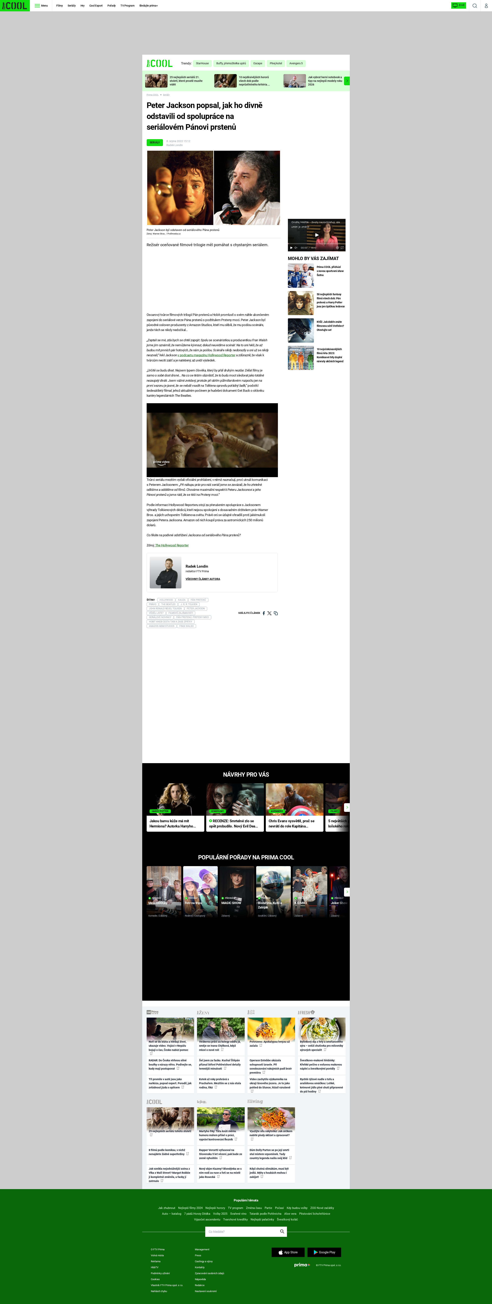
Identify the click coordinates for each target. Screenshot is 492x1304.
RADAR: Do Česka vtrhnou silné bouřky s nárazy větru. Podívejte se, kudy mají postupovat (170, 1064)
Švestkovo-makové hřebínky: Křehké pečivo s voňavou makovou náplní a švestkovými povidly (321, 1064)
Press (198, 1255)
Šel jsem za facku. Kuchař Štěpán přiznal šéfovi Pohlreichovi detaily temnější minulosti (220, 1064)
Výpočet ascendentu (207, 1219)
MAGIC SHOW (231, 903)
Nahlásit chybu (159, 1291)
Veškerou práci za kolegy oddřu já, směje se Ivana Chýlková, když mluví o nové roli (220, 1045)
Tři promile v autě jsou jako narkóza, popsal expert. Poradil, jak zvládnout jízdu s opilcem (170, 1083)
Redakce (199, 1285)
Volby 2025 (220, 1213)
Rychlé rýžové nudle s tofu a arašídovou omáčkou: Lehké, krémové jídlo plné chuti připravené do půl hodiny (321, 1085)
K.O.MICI (300, 903)
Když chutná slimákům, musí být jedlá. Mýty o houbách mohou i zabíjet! (269, 1173)
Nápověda (200, 1279)
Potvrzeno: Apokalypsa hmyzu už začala (270, 1043)
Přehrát (156, 898)
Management (202, 1249)
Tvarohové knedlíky (235, 1219)
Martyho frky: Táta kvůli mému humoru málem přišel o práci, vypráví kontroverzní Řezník (217, 1135)
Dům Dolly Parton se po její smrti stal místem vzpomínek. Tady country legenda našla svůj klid (269, 1154)
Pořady (111, 5)
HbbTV (154, 1267)
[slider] (317, 243)
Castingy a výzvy (204, 1261)
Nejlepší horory (215, 1208)
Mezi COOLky (157, 903)
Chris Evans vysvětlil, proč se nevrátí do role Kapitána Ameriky (291, 824)
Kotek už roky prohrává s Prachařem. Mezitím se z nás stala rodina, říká (220, 1083)
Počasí (279, 1208)
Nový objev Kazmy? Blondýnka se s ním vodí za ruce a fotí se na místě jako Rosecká (220, 1173)
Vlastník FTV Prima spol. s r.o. (167, 1285)
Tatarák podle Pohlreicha (265, 1213)
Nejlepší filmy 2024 (190, 1208)
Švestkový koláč (287, 1219)
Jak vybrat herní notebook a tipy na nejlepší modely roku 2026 (325, 81)
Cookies (155, 1279)
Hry (83, 5)
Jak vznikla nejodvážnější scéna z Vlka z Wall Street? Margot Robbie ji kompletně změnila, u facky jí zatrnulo (169, 1175)
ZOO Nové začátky (322, 1208)
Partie (268, 1208)
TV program (235, 1208)
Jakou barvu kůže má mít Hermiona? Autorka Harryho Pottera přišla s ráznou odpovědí (171, 824)
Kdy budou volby (297, 1208)
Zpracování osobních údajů (209, 1273)
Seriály (72, 5)
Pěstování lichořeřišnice (314, 1213)
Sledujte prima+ (148, 5)
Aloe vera (290, 1213)
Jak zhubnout (166, 1208)
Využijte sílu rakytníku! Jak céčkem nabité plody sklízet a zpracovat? (271, 1133)
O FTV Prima (158, 1249)
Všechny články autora (203, 578)
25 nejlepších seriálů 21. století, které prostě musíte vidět (186, 81)
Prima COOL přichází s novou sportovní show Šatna (330, 271)
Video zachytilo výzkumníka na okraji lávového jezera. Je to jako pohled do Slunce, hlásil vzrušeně (270, 1083)
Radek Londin (174, 145)
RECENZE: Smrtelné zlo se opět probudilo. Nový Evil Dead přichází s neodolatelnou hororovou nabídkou (233, 824)
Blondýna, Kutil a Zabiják (270, 905)
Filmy (59, 5)
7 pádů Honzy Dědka (197, 1213)
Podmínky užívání (160, 1273)
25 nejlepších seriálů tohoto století (170, 1131)
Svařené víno (238, 1213)
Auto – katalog (171, 1213)
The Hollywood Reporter (172, 545)
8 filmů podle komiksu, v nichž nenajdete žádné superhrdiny (167, 1152)
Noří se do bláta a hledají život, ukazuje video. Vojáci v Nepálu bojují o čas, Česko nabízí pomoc (168, 1045)
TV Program (127, 5)
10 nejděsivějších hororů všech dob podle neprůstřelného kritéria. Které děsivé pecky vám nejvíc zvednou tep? (254, 84)
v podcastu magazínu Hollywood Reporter (206, 355)
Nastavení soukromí (206, 1291)
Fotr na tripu (193, 903)
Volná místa (157, 1255)
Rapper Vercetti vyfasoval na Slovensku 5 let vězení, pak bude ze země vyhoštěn (220, 1154)
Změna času (254, 1208)
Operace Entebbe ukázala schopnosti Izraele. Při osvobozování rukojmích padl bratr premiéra (271, 1066)
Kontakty (199, 1267)
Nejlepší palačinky (262, 1219)
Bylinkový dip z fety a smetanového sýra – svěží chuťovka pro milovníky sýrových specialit (321, 1045)
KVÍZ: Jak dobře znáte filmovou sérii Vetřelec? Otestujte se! (330, 325)
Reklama (155, 1261)
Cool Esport (96, 5)
